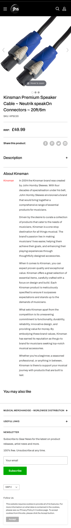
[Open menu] (5, 9)
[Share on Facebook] (45, 143)
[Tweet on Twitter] (58, 143)
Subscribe (15, 470)
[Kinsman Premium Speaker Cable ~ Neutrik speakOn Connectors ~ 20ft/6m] (32, 92)
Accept (12, 519)
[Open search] (57, 9)
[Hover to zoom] (35, 51)
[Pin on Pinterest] (52, 143)
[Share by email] (65, 143)
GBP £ (8, 487)
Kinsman (8, 180)
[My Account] (64, 9)
